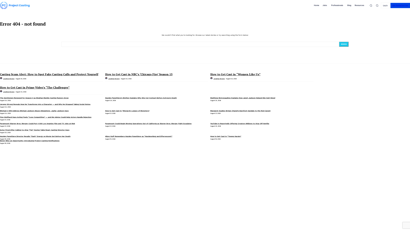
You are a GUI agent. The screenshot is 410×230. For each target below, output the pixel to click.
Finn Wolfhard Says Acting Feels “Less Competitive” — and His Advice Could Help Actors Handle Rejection (45, 117)
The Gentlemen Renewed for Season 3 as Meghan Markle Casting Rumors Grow (34, 98)
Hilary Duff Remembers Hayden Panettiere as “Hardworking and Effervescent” (138, 136)
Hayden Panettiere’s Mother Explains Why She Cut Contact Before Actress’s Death (141, 98)
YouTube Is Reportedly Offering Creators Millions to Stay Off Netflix (239, 124)
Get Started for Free (400, 5)
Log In (385, 5)
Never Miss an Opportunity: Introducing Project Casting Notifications (29, 141)
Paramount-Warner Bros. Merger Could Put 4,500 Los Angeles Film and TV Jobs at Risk (37, 124)
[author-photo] (1, 79)
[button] (370, 5)
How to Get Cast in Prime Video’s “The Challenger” (35, 87)
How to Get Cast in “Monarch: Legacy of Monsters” (127, 111)
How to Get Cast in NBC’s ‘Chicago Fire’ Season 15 (139, 74)
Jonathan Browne (8, 79)
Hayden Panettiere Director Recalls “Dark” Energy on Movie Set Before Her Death (35, 136)
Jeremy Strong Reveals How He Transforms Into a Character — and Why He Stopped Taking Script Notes (45, 104)
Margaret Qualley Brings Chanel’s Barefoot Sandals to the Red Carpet (240, 111)
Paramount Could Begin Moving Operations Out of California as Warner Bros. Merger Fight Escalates (148, 124)
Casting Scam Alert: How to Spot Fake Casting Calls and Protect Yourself (49, 74)
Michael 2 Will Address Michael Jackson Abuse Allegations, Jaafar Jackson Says (34, 111)
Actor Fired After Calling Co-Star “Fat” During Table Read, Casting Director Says (34, 130)
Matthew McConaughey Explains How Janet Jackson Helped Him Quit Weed (242, 98)
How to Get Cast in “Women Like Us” (235, 74)
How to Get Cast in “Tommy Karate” (225, 136)
